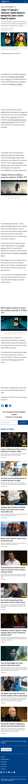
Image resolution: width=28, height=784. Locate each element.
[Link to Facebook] (1, 772)
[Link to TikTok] (11, 772)
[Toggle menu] (25, 1)
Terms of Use (3, 766)
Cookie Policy (3, 764)
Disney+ (8, 79)
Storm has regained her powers (16, 120)
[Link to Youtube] (9, 772)
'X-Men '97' (22, 74)
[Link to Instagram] (4, 772)
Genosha (13, 117)
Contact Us (3, 769)
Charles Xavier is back (7, 122)
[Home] (5, 1)
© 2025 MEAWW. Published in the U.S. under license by (12, 741)
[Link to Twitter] (6, 772)
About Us (3, 756)
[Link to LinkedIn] (14, 772)
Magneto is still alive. (16, 84)
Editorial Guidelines (5, 759)
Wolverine (13, 360)
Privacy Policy (4, 761)
